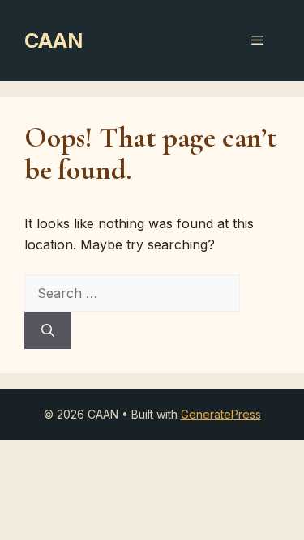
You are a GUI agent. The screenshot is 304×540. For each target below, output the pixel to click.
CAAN (53, 40)
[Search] (47, 330)
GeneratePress (221, 414)
